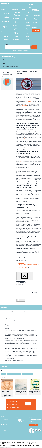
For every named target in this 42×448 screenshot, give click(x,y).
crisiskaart (29, 101)
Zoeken (6, 44)
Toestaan (37, 445)
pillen (20, 161)
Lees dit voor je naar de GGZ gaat (34, 392)
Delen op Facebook (20, 281)
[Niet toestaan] (10, 447)
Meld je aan (28, 403)
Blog (4, 63)
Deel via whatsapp (20, 284)
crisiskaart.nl (21, 263)
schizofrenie (24, 105)
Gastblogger (5, 87)
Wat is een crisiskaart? (22, 267)
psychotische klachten (22, 138)
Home (4, 59)
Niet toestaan (2, 447)
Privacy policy (7, 447)
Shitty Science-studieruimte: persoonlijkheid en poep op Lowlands (6, 393)
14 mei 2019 (7, 316)
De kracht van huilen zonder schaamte (21, 392)
